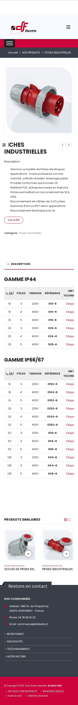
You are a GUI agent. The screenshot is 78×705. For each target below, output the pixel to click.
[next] (69, 145)
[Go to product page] (20, 545)
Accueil (13, 52)
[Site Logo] (23, 28)
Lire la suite (28, 554)
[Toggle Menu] (9, 43)
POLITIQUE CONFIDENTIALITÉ (22, 691)
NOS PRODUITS (31, 52)
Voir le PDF (14, 220)
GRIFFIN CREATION (38, 695)
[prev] (63, 145)
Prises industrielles (30, 233)
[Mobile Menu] (69, 27)
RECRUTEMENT (15, 634)
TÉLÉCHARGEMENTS (18, 649)
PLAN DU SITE (15, 695)
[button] (65, 519)
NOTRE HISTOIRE (16, 656)
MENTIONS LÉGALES (53, 691)
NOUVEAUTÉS (15, 641)
